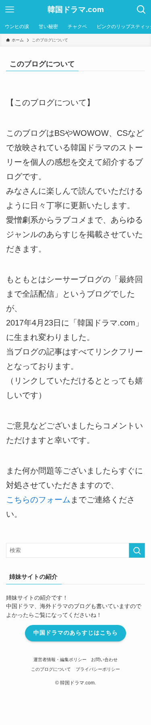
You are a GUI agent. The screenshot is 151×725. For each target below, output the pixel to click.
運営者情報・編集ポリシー (60, 659)
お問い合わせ (104, 659)
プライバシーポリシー (98, 669)
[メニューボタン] (9, 9)
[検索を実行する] (137, 550)
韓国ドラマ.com (76, 10)
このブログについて (51, 669)
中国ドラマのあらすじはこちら (75, 633)
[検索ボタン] (141, 9)
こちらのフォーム (38, 499)
